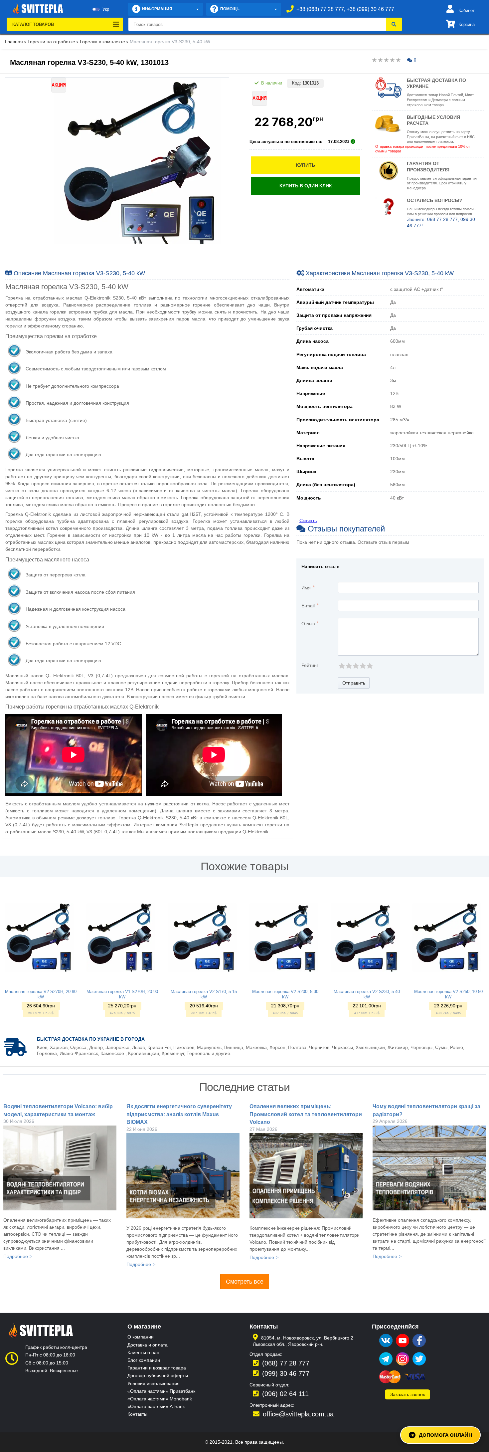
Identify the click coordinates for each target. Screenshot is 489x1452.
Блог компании (143, 1360)
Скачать (308, 520)
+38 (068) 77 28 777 (320, 9)
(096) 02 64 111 (285, 1393)
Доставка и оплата (147, 1345)
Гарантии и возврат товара (156, 1367)
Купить (305, 165)
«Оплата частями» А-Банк (156, 1406)
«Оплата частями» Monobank (159, 1398)
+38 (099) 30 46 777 (370, 9)
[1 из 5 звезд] (341, 665)
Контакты (137, 1414)
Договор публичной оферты (157, 1375)
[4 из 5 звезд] (362, 665)
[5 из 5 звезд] (369, 665)
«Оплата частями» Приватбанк (161, 1391)
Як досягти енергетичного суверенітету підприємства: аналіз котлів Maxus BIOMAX (179, 1114)
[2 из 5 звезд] (348, 665)
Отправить (353, 683)
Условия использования (153, 1383)
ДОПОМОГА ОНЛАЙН (445, 1434)
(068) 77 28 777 (285, 1363)
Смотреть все (244, 1281)
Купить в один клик (305, 185)
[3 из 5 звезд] (355, 665)
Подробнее (15, 1256)
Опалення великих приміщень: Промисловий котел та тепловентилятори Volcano (305, 1114)
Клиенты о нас (143, 1352)
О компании (140, 1337)
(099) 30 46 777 (285, 1373)
